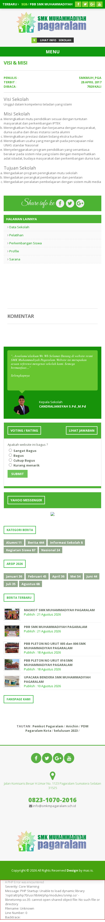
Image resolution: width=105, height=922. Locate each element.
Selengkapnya (20, 375)
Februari (37, 576)
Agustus (30, 584)
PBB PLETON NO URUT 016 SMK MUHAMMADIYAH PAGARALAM (48, 662)
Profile (14, 251)
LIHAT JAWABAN (81, 430)
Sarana (14, 259)
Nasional (50, 550)
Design (72, 870)
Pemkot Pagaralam (47, 726)
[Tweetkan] (69, 203)
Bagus (18, 455)
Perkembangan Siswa (25, 243)
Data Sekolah (19, 227)
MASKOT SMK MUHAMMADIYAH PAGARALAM (59, 610)
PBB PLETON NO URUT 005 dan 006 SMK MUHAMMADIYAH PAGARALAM (55, 645)
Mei (75, 576)
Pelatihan (16, 235)
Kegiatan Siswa (20, 550)
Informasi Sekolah (66, 542)
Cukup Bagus (24, 460)
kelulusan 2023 (66, 730)
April (58, 576)
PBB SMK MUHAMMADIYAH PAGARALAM (50, 4)
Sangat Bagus (24, 450)
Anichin (72, 726)
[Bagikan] (59, 203)
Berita (36, 542)
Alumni (14, 542)
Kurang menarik (26, 465)
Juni (91, 576)
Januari (14, 576)
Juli (10, 584)
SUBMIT (17, 474)
